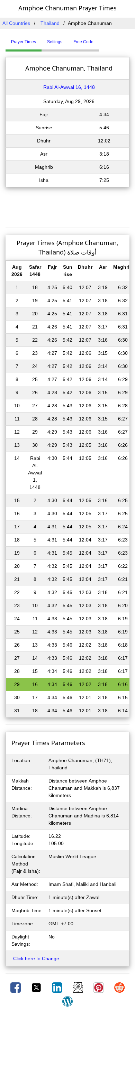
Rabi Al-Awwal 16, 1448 (69, 87)
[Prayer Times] (100, 39)
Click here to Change (36, 958)
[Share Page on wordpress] (67, 1001)
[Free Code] (107, 39)
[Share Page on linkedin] (57, 987)
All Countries (16, 23)
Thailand (50, 23)
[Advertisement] (67, 210)
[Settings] (104, 39)
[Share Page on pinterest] (99, 987)
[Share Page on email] (78, 987)
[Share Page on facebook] (16, 987)
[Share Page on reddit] (119, 987)
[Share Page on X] (37, 987)
